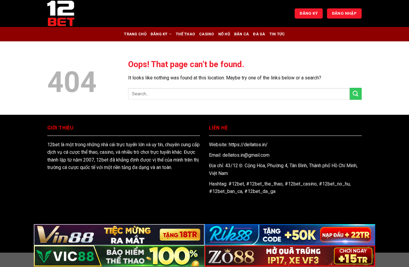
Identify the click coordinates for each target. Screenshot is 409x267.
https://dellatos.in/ (248, 144)
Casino (206, 34)
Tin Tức (277, 34)
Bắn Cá (241, 34)
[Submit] (356, 93)
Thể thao (185, 34)
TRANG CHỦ (135, 34)
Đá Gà (259, 34)
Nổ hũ (224, 34)
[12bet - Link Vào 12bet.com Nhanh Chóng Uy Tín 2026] (77, 13)
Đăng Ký (159, 34)
